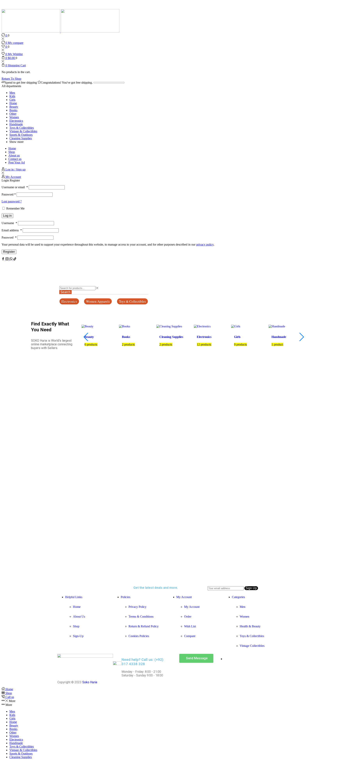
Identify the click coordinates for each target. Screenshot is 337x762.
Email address (12, 230)
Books (13, 110)
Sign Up (251, 588)
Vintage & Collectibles (23, 131)
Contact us (14, 159)
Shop (11, 152)
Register (9, 251)
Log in (7, 215)
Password (9, 194)
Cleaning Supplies (20, 138)
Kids (12, 96)
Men (12, 92)
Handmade (16, 124)
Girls (12, 99)
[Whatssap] (11, 259)
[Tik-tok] (14, 259)
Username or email (15, 187)
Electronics (16, 120)
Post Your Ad (16, 162)
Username (9, 223)
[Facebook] (3, 259)
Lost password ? (12, 201)
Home (13, 103)
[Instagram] (7, 259)
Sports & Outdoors (21, 134)
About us (14, 155)
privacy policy (205, 244)
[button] (69, 301)
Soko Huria (89, 682)
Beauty (13, 106)
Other (12, 113)
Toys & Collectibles (21, 127)
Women (14, 117)
